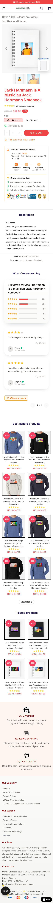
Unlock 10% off (5, 890)
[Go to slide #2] (33, 79)
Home (5, 17)
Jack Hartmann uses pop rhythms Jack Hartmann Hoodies (13, 459)
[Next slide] (46, 48)
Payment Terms (9, 820)
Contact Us (8, 828)
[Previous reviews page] (32, 405)
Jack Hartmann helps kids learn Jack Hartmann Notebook (14, 645)
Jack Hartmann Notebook (14, 21)
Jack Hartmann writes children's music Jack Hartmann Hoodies (39, 585)
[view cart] (49, 8)
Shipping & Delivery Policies (15, 816)
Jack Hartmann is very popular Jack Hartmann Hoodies (39, 501)
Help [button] (48, 900)
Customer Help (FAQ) (12, 831)
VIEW (13, 451)
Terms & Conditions (11, 792)
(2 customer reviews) (25, 106)
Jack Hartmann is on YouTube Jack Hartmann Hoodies (39, 543)
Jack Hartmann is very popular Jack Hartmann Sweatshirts (13, 501)
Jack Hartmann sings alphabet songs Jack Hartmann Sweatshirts (13, 543)
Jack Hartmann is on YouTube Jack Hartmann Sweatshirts (39, 459)
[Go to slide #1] (19, 79)
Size (6, 116)
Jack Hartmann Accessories (24, 17)
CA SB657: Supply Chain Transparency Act (21, 804)
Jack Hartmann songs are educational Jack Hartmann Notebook (38, 645)
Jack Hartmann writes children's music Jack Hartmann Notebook (14, 685)
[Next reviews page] (46, 405)
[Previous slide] (6, 48)
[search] (41, 8)
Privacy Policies (9, 796)
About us (7, 788)
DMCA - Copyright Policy (13, 800)
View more (26, 602)
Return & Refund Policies (13, 824)
